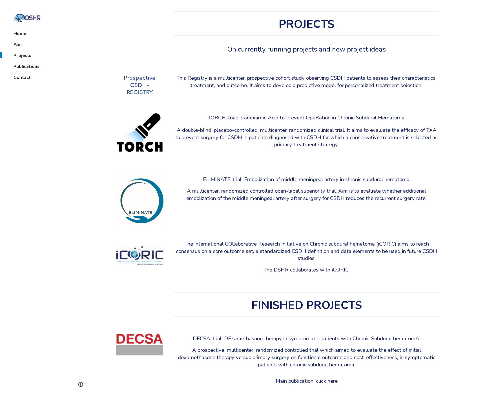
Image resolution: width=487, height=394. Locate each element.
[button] (480, 8)
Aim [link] (18, 44)
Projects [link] (22, 55)
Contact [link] (22, 77)
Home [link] (20, 33)
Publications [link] (26, 66)
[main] (306, 23)
